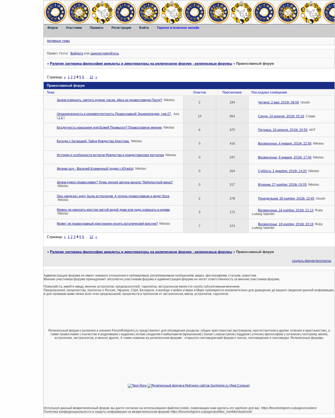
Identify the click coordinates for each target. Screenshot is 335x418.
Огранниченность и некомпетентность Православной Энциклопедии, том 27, (114, 114)
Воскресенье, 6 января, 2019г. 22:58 (284, 143)
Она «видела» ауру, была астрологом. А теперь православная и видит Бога (113, 196)
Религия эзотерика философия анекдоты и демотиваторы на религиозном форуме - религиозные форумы (141, 63)
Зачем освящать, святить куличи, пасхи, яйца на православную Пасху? (109, 100)
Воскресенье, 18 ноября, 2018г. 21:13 (286, 210)
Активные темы (58, 41)
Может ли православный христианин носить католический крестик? (107, 224)
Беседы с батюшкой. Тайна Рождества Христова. (93, 141)
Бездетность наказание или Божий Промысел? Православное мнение (109, 127)
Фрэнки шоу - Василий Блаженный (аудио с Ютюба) (95, 168)
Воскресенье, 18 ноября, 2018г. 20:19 (286, 224)
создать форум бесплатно (311, 261)
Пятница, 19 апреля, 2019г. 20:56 (283, 130)
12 (91, 77)
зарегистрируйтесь (104, 53)
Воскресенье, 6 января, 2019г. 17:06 (284, 157)
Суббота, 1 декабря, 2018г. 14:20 (282, 171)
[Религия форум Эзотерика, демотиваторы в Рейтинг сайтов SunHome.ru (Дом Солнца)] (198, 385)
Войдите (76, 53)
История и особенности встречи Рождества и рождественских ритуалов (110, 155)
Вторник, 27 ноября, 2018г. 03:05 (282, 184)
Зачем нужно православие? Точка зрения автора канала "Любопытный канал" (115, 182)
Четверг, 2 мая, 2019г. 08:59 (278, 102)
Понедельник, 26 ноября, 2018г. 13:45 (286, 198)
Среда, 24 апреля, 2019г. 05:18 (281, 116)
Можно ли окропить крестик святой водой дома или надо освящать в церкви (113, 210)
